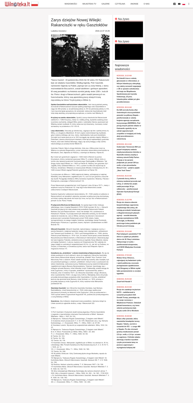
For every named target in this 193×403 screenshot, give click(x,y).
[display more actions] (189, 4)
